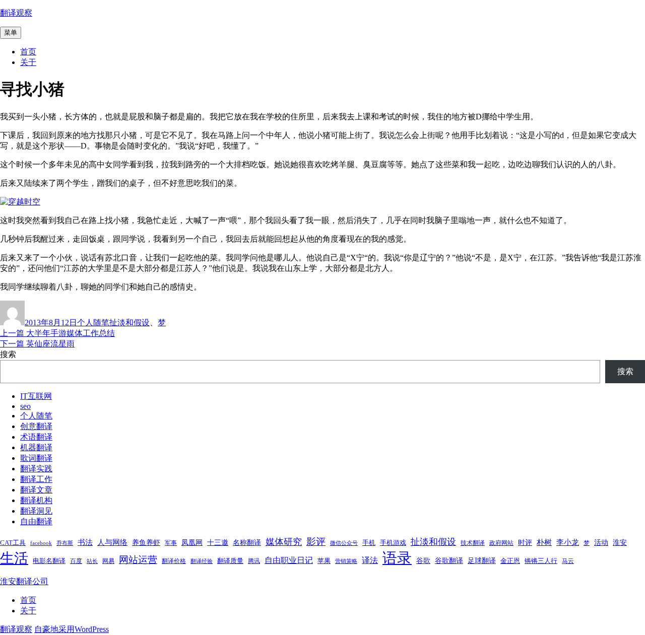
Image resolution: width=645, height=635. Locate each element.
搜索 (8, 354)
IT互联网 (36, 396)
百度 (76, 561)
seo (25, 406)
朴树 (544, 542)
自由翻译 (36, 521)
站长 (92, 561)
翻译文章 (36, 489)
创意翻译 (36, 426)
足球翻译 (482, 560)
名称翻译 (247, 542)
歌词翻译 (36, 458)
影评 (316, 541)
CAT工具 (13, 542)
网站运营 (138, 559)
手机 (368, 542)
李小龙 (567, 542)
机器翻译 (36, 447)
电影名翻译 (49, 561)
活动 (601, 542)
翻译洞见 (36, 511)
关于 (28, 62)
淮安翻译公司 (24, 581)
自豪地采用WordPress (71, 629)
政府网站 (501, 542)
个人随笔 (93, 322)
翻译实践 (36, 468)
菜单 (10, 32)
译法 (370, 560)
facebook (41, 543)
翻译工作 (36, 479)
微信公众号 (344, 543)
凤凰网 (192, 542)
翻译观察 (16, 13)
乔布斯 (64, 543)
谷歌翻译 (449, 560)
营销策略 (346, 561)
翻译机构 (36, 500)
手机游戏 (393, 542)
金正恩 (510, 561)
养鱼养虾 (146, 542)
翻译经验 (201, 561)
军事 (171, 542)
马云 (568, 561)
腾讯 (254, 561)
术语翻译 (36, 437)
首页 (28, 51)
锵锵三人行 (541, 561)
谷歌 (423, 560)
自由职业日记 (289, 560)
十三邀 (217, 542)
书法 (85, 542)
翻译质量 (230, 561)
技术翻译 (473, 542)
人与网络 (112, 542)
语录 (397, 558)
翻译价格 (174, 561)
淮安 (620, 542)
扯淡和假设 (129, 322)
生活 (14, 558)
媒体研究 (284, 542)
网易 (108, 561)
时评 (525, 542)
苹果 (324, 561)
